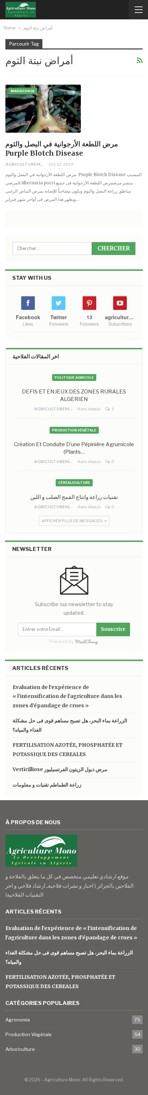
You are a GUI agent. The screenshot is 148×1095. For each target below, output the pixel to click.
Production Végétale (74, 430)
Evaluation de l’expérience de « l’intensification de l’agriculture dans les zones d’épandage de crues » (67, 696)
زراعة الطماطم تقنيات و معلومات (47, 785)
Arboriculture (20, 1049)
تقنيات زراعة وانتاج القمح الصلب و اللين (74, 497)
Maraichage (23, 91)
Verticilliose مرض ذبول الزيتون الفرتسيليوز (60, 769)
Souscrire (113, 629)
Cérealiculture (74, 483)
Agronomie (17, 1020)
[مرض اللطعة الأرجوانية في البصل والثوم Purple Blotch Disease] (43, 109)
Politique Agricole (74, 377)
